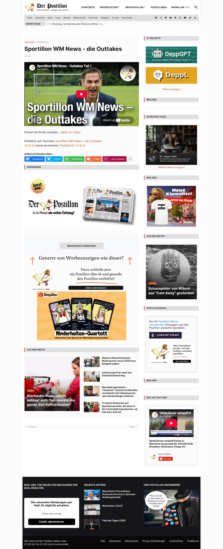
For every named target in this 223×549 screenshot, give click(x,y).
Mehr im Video (70, 132)
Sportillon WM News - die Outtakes (78, 141)
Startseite (88, 7)
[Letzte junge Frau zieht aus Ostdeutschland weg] (92, 376)
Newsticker (127, 17)
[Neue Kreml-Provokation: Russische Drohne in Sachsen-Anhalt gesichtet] (92, 495)
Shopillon (177, 7)
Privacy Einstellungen (154, 541)
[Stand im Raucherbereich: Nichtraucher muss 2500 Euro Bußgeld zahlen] (92, 361)
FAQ (103, 541)
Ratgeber (105, 17)
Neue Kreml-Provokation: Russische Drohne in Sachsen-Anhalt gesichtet (119, 494)
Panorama (93, 17)
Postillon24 (159, 7)
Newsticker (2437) (112, 505)
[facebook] (156, 18)
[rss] (195, 18)
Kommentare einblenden (81, 245)
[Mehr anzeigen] (130, 159)
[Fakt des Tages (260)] (92, 524)
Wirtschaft (40, 17)
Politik (29, 17)
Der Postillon (134, 7)
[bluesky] (171, 18)
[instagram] (180, 18)
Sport (50, 17)
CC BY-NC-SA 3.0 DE (35, 544)
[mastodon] (175, 18)
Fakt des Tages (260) (114, 520)
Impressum (115, 541)
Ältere (132, 426)
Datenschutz (131, 541)
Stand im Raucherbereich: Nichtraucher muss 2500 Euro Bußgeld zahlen (119, 360)
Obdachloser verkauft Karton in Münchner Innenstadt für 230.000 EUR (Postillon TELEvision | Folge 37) (171, 443)
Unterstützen (109, 7)
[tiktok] (190, 18)
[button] (188, 7)
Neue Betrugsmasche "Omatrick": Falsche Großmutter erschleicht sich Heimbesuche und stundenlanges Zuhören (120, 391)
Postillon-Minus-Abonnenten (164, 323)
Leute (58, 17)
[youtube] (185, 18)
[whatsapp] (161, 18)
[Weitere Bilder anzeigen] (171, 167)
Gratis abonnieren (51, 521)
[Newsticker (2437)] (92, 509)
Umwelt (115, 17)
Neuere (32, 426)
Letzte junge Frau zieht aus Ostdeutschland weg (117, 374)
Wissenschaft (79, 17)
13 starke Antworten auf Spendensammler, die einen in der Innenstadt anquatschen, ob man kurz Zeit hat (119, 407)
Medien (67, 17)
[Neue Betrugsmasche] (92, 391)
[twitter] (166, 18)
